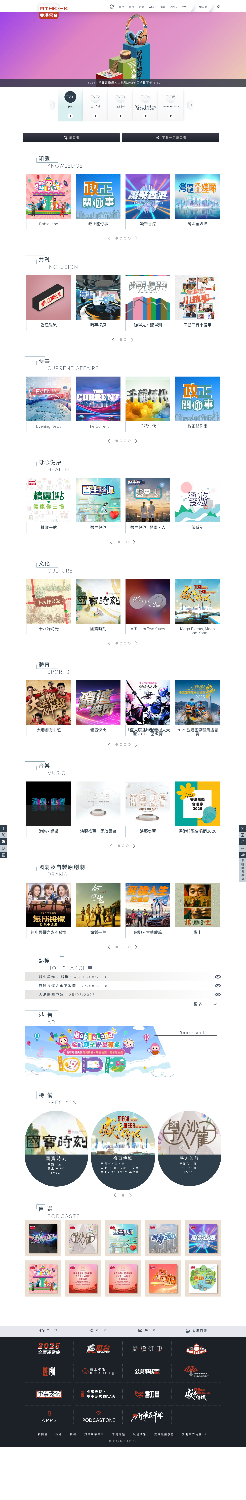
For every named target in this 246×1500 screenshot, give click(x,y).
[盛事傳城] (123, 1132)
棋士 (197, 932)
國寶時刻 (98, 629)
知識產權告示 (95, 1434)
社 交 (101, 1330)
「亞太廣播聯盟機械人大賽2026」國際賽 (148, 732)
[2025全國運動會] (49, 1348)
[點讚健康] (147, 1348)
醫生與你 (98, 527)
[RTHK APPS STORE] (49, 1417)
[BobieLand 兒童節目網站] (196, 1348)
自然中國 (120, 106)
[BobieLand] (123, 1054)
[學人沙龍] (189, 1132)
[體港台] (98, 1348)
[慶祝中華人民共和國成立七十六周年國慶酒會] (83, 1278)
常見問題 (119, 1434)
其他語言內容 (193, 1434)
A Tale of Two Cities (148, 629)
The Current (98, 426)
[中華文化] (49, 1394)
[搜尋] (218, 6)
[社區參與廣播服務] (196, 1371)
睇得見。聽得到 (148, 325)
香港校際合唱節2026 (197, 831)
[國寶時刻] (56, 1132)
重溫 (162, 9)
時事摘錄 (98, 325)
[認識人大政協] (163, 1278)
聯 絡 (150, 1330)
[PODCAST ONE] (98, 1417)
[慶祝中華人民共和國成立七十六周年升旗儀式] (123, 1278)
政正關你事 (98, 224)
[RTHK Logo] (51, 9)
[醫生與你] (123, 1238)
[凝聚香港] (203, 1238)
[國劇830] (49, 1371)
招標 (74, 1434)
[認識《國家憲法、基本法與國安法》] (98, 1394)
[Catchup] (90, 967)
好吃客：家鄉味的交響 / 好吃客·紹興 (145, 108)
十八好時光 (49, 629)
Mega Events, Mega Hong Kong (197, 631)
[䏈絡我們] (140, 1330)
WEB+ (151, 9)
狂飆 (70, 106)
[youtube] (242, 828)
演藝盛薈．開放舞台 (98, 831)
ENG (200, 7)
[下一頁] (192, 105)
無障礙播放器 (165, 1434)
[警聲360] (163, 1238)
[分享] (91, 1330)
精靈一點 (49, 527)
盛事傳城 (123, 1158)
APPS (172, 9)
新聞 (140, 9)
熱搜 (44, 961)
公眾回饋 (200, 1330)
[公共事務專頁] (147, 1371)
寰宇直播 (95, 106)
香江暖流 (49, 325)
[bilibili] (242, 841)
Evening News (48, 426)
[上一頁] (50, 105)
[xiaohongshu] (242, 848)
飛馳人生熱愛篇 (148, 932)
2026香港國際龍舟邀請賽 (197, 732)
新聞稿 (43, 1434)
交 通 (52, 1330)
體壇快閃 (98, 730)
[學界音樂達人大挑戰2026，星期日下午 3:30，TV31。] (123, 49)
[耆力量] (147, 1394)
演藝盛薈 (148, 831)
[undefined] (112, 6)
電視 (120, 9)
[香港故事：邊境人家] (203, 1278)
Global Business (170, 106)
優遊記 (197, 527)
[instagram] (242, 835)
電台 (130, 9)
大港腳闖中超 (49, 730)
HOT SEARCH (67, 968)
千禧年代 (148, 426)
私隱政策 (140, 1434)
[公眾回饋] (188, 1330)
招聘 (60, 1434)
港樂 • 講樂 (48, 831)
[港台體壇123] (43, 1238)
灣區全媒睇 (197, 224)
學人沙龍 (189, 1158)
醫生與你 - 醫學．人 (148, 527)
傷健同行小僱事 (197, 325)
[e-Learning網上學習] (98, 1371)
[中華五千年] (147, 1417)
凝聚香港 (148, 224)
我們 (183, 9)
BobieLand (48, 224)
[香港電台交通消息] (42, 1330)
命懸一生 (98, 932)
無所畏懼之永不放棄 (49, 932)
